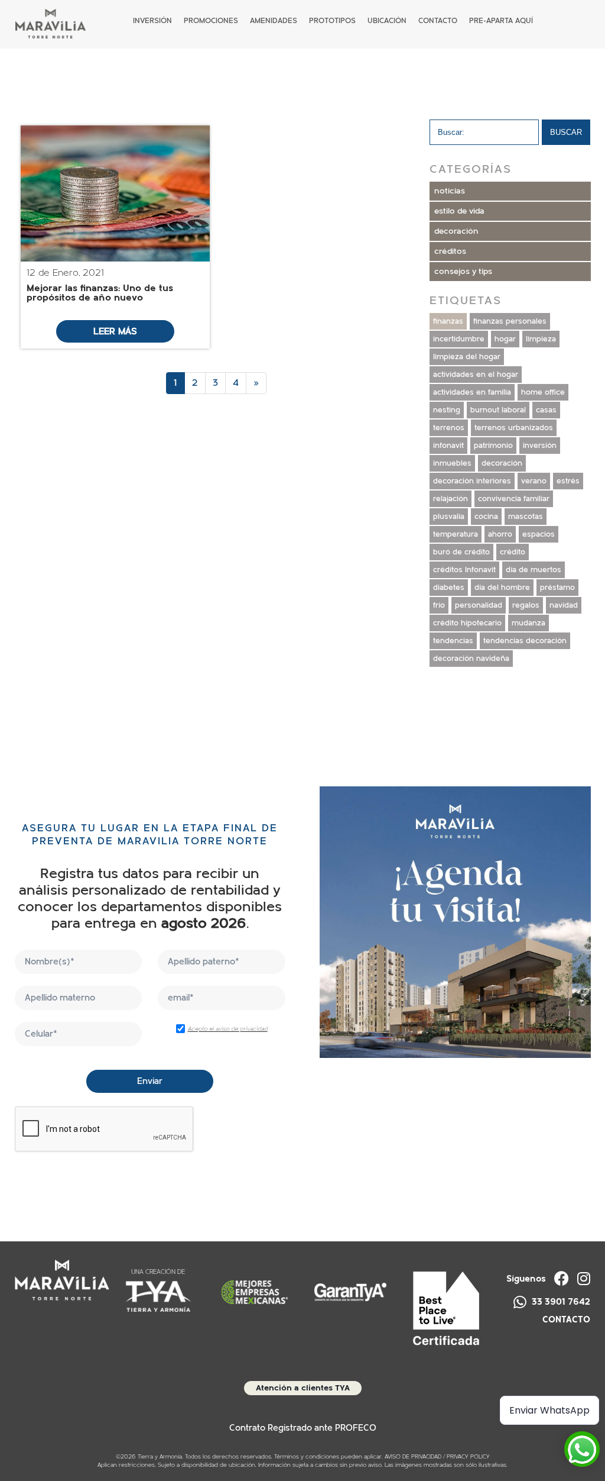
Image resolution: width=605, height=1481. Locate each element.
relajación (450, 499)
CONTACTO (566, 1319)
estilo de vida (459, 211)
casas (546, 410)
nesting (446, 410)
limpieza (541, 339)
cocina (486, 516)
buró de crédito (461, 552)
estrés (568, 481)
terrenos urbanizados (513, 428)
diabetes (448, 587)
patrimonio (493, 445)
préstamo (557, 587)
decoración (456, 231)
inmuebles (452, 463)
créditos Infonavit (464, 570)
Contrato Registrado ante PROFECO (302, 1428)
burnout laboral (498, 410)
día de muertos (533, 570)
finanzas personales (510, 321)
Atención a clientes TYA (303, 1388)
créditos (450, 251)
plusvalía (448, 516)
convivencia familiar (513, 499)
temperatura (455, 534)
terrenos (448, 428)
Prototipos (332, 20)
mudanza (528, 623)
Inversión (152, 20)
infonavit (448, 445)
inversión (540, 445)
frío (439, 605)
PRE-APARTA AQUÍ (501, 20)
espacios (538, 534)
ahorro (500, 534)
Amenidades (273, 20)
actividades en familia (472, 392)
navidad (563, 605)
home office (543, 392)
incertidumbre (458, 339)
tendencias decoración (525, 641)
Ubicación (386, 20)
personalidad (478, 605)
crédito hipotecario (467, 623)
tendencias (453, 641)
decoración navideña (471, 658)
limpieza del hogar (466, 357)
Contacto (437, 20)
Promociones (211, 20)
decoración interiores (472, 481)
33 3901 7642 (559, 1301)
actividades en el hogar (475, 374)
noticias (449, 191)
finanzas (448, 321)
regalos (525, 605)
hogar (505, 339)
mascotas (525, 516)
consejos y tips (463, 271)
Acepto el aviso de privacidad (228, 1028)
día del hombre (502, 587)
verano (534, 481)
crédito (512, 552)
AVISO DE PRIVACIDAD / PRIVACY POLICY (437, 1456)
